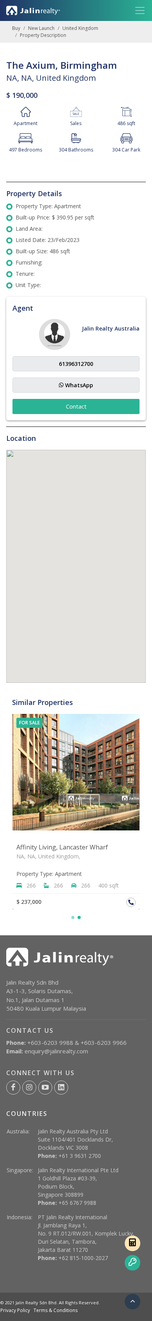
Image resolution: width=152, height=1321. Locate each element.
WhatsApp (78, 385)
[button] (72, 917)
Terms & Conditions (56, 1310)
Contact (76, 406)
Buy (16, 28)
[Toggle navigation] (137, 10)
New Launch (41, 28)
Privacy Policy (15, 1310)
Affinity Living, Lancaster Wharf (62, 847)
